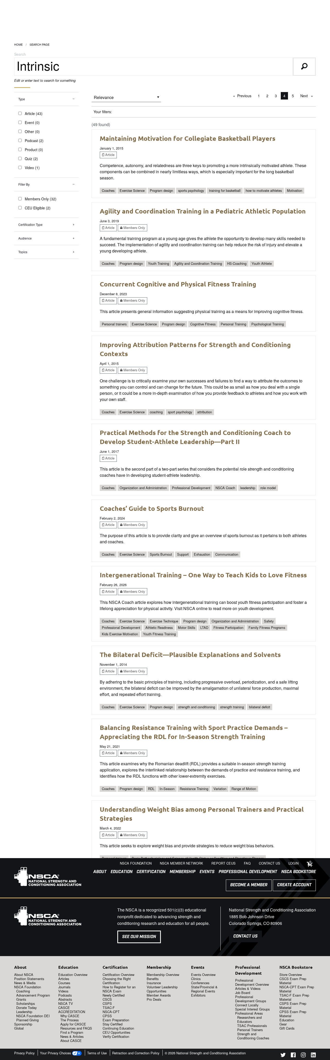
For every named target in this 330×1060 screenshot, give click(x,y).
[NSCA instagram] (303, 1056)
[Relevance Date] (126, 99)
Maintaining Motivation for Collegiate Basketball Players (187, 138)
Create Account (294, 885)
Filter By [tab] (24, 184)
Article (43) (34, 113)
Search (20, 54)
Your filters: (103, 111)
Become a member (248, 885)
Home (18, 44)
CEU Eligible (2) (38, 207)
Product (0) (34, 149)
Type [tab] (21, 99)
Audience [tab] (25, 238)
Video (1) (32, 167)
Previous (245, 95)
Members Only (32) (40, 198)
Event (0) (32, 122)
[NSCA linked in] (313, 1056)
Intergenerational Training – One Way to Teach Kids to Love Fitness (203, 575)
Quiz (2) (31, 158)
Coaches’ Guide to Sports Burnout (152, 508)
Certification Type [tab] (30, 224)
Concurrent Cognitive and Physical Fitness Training (178, 284)
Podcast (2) (34, 140)
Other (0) (32, 131)
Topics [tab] (22, 252)
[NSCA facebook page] (293, 1056)
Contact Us (245, 936)
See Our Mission (139, 937)
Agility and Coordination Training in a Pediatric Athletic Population (203, 211)
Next (308, 95)
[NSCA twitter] (283, 1056)
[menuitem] (97, 872)
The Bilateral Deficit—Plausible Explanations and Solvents (190, 654)
